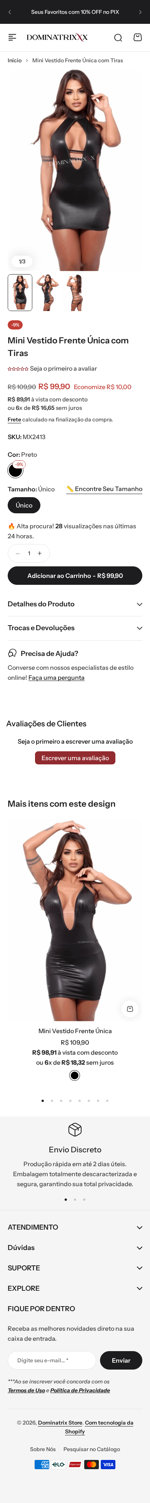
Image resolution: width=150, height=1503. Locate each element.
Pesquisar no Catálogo (91, 1449)
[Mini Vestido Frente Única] (75, 920)
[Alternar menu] (12, 37)
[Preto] (75, 1075)
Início (15, 60)
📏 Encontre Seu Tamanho (104, 489)
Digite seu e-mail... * (42, 1360)
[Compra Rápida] (130, 1008)
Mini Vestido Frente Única (75, 1031)
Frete (14, 419)
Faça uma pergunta (56, 677)
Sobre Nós (43, 1449)
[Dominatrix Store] (57, 37)
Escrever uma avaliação (75, 758)
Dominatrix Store (60, 1422)
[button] (9, 12)
